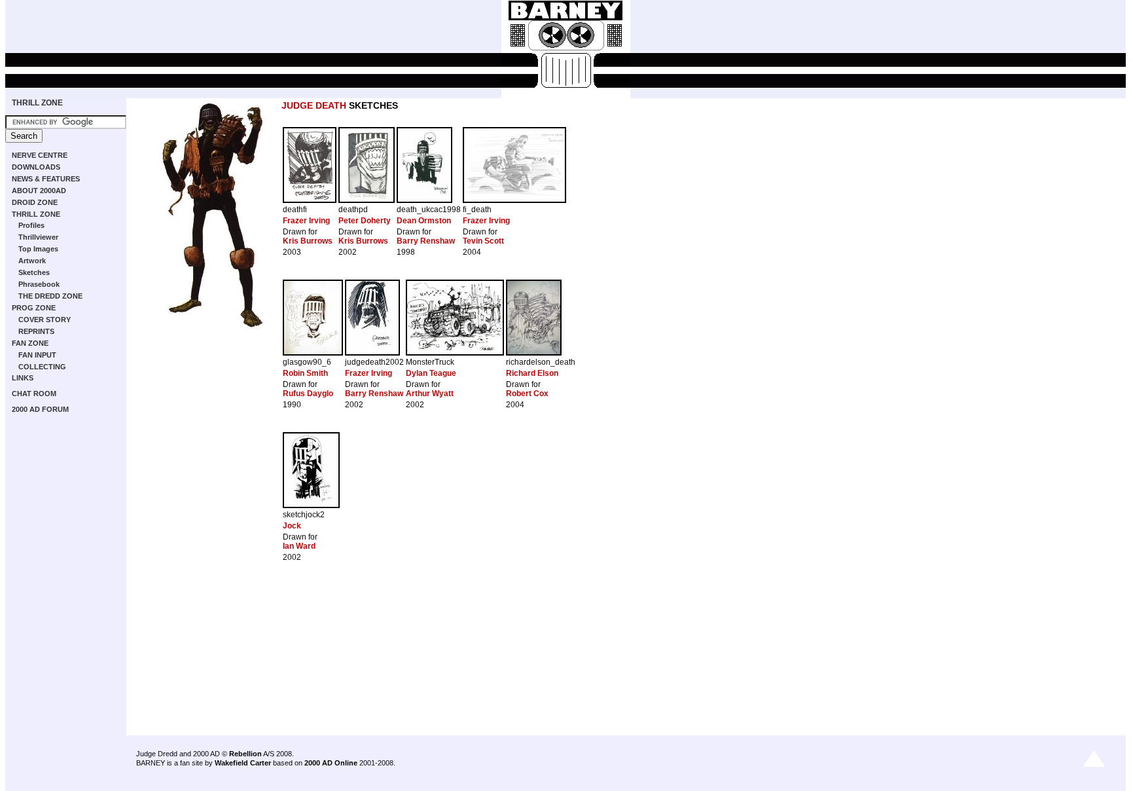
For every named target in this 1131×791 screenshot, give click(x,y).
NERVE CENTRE (39, 155)
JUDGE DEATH (313, 105)
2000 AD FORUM (40, 409)
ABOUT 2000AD (39, 190)
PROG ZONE (34, 308)
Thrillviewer (38, 237)
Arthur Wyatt (430, 393)
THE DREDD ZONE (50, 296)
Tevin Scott (483, 241)
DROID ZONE (35, 202)
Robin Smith (305, 373)
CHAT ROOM (34, 393)
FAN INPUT (37, 355)
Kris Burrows (307, 241)
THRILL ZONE (37, 102)
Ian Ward (299, 546)
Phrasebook (39, 284)
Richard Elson (532, 373)
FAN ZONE (30, 343)
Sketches (34, 272)
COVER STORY (44, 319)
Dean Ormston (424, 220)
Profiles (31, 225)
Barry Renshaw (426, 241)
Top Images (38, 249)
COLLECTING (42, 367)
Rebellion (245, 754)
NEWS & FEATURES (46, 179)
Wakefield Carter (243, 763)
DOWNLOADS (36, 167)
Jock (292, 525)
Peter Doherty (364, 220)
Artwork (32, 261)
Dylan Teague (431, 373)
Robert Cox (527, 393)
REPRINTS (36, 331)
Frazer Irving (306, 220)
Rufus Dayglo (308, 393)
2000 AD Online (330, 763)
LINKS (22, 378)
